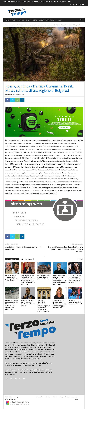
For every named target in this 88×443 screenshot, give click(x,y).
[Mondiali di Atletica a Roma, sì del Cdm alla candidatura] (44, 268)
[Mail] (79, 4)
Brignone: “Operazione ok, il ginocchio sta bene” (75, 302)
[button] (81, 20)
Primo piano (26, 1)
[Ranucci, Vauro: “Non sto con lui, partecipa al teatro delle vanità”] (12, 268)
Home (7, 25)
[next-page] (81, 259)
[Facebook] (70, 4)
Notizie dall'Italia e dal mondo (19, 25)
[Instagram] (73, 4)
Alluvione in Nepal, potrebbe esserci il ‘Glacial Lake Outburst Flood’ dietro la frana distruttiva (11, 304)
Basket (53, 1)
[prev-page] (79, 259)
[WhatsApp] (17, 100)
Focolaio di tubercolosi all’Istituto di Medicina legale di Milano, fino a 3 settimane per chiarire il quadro (43, 305)
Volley (48, 1)
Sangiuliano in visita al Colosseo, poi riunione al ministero (23, 248)
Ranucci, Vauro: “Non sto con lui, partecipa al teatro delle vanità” (11, 278)
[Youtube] (83, 4)
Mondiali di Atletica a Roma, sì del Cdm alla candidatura (43, 277)
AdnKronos (10, 94)
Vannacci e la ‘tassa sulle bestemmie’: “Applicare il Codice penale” (28, 303)
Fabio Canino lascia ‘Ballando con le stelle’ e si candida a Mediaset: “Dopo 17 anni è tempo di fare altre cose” (28, 279)
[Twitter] (12, 100)
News (69, 1)
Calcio (42, 1)
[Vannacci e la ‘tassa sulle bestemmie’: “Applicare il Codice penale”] (28, 293)
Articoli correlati (12, 259)
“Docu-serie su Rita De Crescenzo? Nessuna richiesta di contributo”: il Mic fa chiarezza (75, 278)
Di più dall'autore (26, 259)
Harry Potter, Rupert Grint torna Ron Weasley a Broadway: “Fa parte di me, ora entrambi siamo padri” (60, 279)
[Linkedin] (76, 4)
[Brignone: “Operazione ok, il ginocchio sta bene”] (75, 293)
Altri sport (61, 1)
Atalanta (35, 1)
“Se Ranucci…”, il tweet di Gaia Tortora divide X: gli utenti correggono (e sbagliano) (59, 304)
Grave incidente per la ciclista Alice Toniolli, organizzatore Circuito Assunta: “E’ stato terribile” (65, 249)
